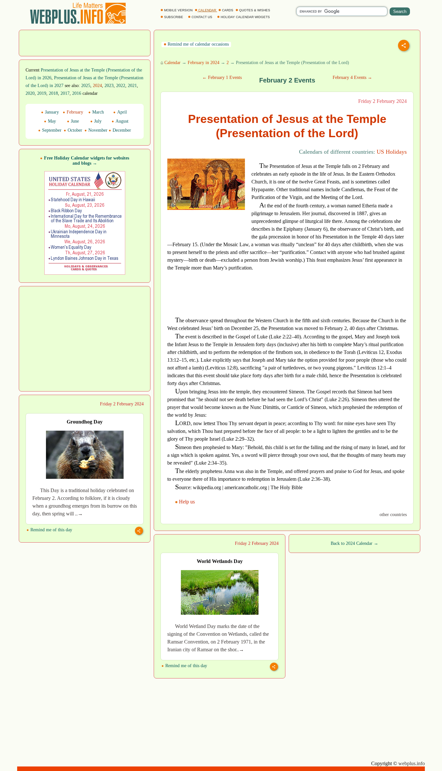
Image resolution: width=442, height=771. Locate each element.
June (74, 121)
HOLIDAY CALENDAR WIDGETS (245, 17)
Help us (187, 501)
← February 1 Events (222, 77)
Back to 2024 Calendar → (354, 543)
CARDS (227, 10)
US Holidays (392, 152)
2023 (109, 85)
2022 (120, 85)
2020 (30, 93)
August (121, 121)
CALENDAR (207, 10)
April (121, 112)
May (51, 121)
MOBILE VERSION (178, 10)
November (97, 130)
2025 (85, 85)
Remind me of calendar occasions (197, 44)
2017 (65, 93)
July (97, 121)
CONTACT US (202, 17)
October (74, 130)
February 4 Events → (352, 77)
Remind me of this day (50, 529)
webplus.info (411, 763)
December (121, 130)
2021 (132, 85)
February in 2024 (203, 62)
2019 (41, 93)
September (51, 130)
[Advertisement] (85, 42)
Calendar (172, 62)
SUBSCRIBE (173, 17)
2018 (53, 93)
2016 (76, 93)
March (97, 112)
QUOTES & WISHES (254, 10)
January (51, 112)
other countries (393, 514)
